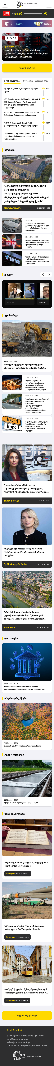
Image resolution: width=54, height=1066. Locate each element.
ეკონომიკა (11, 315)
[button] (7, 38)
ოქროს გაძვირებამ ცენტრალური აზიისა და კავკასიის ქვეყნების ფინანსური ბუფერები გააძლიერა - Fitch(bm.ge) (35, 385)
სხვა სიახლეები (14, 813)
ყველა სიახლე (27, 68)
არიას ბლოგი (11, 500)
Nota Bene (9, 627)
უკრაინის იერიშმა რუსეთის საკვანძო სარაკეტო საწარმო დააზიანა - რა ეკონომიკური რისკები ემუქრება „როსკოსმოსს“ (24, 928)
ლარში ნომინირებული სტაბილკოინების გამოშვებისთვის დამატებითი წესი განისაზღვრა (24, 688)
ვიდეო (8, 274)
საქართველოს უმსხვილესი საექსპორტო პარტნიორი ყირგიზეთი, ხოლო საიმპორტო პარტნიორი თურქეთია (36, 426)
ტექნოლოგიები (14, 754)
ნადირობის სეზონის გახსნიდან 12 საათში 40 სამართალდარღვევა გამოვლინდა (20, 136)
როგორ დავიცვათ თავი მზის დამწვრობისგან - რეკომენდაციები (21, 124)
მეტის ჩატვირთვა (27, 1015)
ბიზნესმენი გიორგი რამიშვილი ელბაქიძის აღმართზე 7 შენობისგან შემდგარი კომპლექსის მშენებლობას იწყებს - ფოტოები (24, 615)
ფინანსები (11, 638)
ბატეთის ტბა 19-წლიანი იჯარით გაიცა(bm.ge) (22, 746)
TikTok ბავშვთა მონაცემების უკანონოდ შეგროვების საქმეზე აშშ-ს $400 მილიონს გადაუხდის (37, 260)
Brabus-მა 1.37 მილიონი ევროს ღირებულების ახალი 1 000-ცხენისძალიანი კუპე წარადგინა (37, 227)
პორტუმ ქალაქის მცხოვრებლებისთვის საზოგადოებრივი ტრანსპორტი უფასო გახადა (25, 991)
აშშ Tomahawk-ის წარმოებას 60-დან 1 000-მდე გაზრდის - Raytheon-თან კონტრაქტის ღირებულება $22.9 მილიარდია (22, 103)
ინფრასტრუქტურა (12, 208)
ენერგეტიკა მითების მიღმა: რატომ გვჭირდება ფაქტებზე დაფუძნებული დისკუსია (24, 552)
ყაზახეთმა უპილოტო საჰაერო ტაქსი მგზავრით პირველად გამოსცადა (21, 113)
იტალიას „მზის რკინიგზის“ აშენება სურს (21, 90)
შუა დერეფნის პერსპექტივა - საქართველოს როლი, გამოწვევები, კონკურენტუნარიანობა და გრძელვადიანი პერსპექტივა (27, 489)
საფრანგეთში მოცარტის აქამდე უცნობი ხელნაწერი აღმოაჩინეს (26, 864)
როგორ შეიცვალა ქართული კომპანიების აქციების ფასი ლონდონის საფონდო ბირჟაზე (37, 243)
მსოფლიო (10, 874)
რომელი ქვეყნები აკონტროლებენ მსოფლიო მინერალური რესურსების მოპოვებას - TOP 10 (24, 366)
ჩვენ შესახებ (14, 1030)
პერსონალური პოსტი (16, 564)
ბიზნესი (9, 149)
